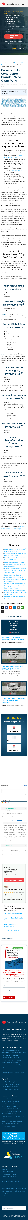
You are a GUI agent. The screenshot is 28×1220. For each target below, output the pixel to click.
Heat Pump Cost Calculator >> (10, 925)
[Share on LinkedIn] (14, 607)
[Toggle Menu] (23, 4)
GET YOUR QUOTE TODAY (14, 880)
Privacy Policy (11, 1216)
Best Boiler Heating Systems (10, 1089)
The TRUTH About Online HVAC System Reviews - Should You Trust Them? (12, 668)
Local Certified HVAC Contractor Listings (14, 1188)
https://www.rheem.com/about (13, 577)
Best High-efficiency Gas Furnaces (12, 1082)
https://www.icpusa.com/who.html (14, 562)
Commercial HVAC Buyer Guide (11, 1126)
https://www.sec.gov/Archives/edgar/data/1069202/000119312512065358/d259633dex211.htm (15, 571)
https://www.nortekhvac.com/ (13, 575)
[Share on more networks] (2, 611)
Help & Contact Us (7, 1171)
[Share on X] (2, 607)
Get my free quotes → (13, 36)
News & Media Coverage (9, 1176)
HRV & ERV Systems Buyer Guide (12, 1111)
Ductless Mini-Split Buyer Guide (11, 1106)
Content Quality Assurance (10, 1174)
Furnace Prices (11, 821)
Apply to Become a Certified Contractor (14, 1191)
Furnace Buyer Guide (8, 1099)
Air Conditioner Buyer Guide (10, 1101)
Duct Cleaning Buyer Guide (10, 1123)
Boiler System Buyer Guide (10, 1109)
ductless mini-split (17, 170)
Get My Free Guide (8, 997)
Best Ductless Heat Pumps (10, 1087)
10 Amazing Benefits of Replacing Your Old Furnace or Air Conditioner (13, 700)
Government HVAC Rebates (10, 1057)
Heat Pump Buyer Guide (9, 1104)
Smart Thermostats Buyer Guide (12, 1121)
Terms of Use (17, 1216)
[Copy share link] (18, 607)
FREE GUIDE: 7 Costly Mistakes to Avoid (14, 1052)
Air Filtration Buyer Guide (9, 1113)
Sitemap (23, 1216)
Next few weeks (14, 741)
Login (25, 785)
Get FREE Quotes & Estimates (11, 1050)
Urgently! (14, 731)
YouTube (4, 1196)
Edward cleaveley (14, 823)
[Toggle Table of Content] (23, 91)
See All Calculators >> (12, 930)
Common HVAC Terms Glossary (11, 1060)
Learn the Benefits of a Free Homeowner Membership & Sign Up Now (13, 1065)
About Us (4, 1169)
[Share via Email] (22, 607)
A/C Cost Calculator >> (13, 914)
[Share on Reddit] (10, 607)
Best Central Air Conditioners (10, 1084)
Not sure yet (14, 750)
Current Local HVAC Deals (10, 1055)
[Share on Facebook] (6, 607)
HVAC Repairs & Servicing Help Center (13, 1072)
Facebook (5, 1193)
